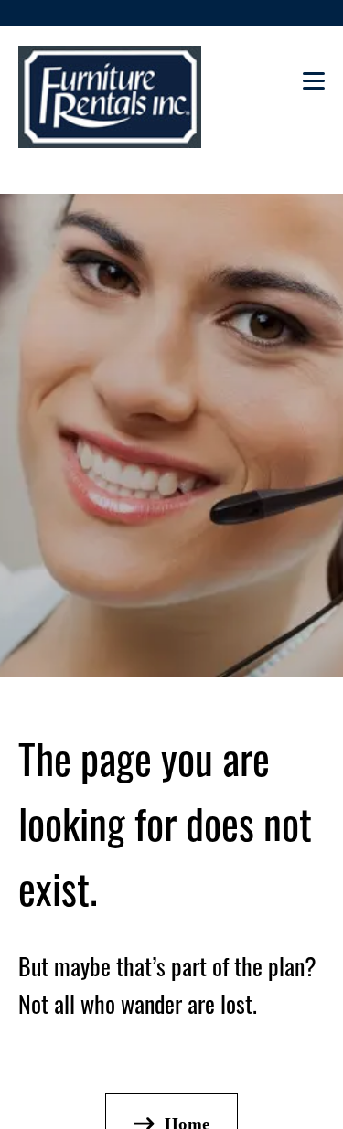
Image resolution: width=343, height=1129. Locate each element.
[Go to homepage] (109, 97)
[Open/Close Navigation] (314, 86)
